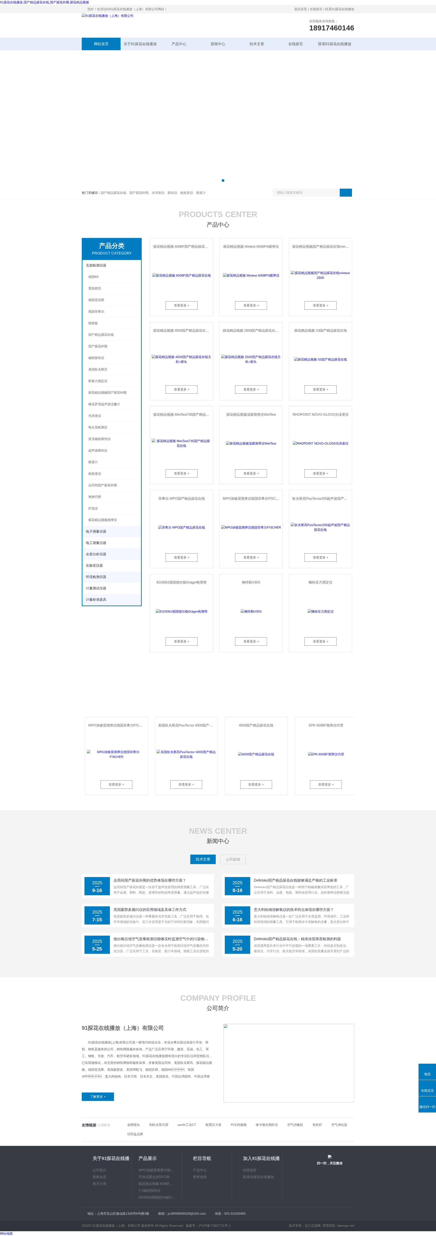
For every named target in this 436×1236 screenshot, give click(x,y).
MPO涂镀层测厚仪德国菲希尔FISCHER (252, 498)
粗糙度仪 (94, 473)
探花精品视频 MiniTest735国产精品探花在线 (183, 414)
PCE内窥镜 (239, 1125)
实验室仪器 (94, 565)
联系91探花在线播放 (339, 9)
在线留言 (316, 9)
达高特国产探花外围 (102, 485)
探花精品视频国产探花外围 (107, 392)
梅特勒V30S (251, 582)
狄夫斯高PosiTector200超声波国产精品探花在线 (322, 498)
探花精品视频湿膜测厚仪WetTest (251, 414)
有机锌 (317, 1125)
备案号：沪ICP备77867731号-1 (208, 1225)
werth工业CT (187, 1125)
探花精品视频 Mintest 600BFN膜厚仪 (251, 246)
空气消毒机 (295, 1125)
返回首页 (300, 9)
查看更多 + (181, 305)
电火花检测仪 (97, 427)
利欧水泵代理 (158, 1125)
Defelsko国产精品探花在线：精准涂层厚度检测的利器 (297, 939)
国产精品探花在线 (101, 334)
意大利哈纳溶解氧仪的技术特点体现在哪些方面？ (294, 910)
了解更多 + (98, 1096)
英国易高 (94, 288)
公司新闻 (233, 859)
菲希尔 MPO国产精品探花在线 (182, 498)
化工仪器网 (313, 1225)
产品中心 (179, 44)
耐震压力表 (213, 1125)
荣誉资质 (200, 1177)
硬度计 (93, 462)
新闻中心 (218, 44)
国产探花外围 (97, 346)
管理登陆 (328, 1225)
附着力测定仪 (97, 381)
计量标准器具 (96, 599)
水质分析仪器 (96, 554)
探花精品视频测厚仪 (102, 520)
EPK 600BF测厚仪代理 (322, 725)
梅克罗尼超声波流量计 (104, 404)
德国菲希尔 (96, 311)
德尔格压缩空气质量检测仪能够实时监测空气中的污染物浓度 (162, 939)
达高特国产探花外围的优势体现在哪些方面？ (150, 880)
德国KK (93, 277)
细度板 (93, 323)
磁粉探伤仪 (96, 358)
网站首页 (101, 44)
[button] (213, 180)
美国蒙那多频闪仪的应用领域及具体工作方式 (150, 910)
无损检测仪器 (96, 265)
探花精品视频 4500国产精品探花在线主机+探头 (183, 330)
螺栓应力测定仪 (320, 582)
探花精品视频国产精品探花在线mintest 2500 (322, 246)
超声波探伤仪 (97, 450)
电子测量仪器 (96, 531)
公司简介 (99, 1170)
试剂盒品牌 (135, 1134)
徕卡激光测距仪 (267, 1125)
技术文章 (257, 44)
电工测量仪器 (96, 543)
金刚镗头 (133, 1125)
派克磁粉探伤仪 (99, 439)
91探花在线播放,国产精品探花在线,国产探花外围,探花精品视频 (44, 2)
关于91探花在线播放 (140, 44)
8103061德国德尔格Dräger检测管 (181, 582)
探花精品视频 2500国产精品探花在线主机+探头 (252, 330)
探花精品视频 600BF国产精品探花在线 (182, 246)
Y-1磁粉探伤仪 (150, 1190)
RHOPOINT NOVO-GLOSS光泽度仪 (321, 414)
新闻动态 (99, 1177)
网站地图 (6, 1233)
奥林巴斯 (94, 497)
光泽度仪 (94, 416)
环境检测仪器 (96, 577)
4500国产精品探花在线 (253, 725)
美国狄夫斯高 (97, 369)
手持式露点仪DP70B (154, 1177)
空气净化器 (339, 1125)
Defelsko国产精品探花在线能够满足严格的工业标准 (295, 880)
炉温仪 (93, 508)
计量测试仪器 (96, 588)
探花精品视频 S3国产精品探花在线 (320, 330)
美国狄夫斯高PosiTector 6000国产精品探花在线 (184, 725)
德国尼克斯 (96, 300)
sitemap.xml (345, 1225)
